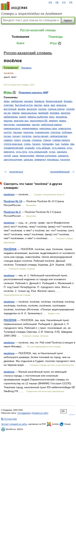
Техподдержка (23, 413)
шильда (28, 159)
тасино (36, 143)
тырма (65, 143)
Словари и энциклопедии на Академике (31, 14)
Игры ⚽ (55, 43)
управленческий (13, 147)
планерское (42, 132)
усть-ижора (58, 147)
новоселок (64, 128)
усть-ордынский (37, 151)
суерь (27, 143)
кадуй (22, 116)
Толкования (20, 36)
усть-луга (21, 151)
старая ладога (61, 140)
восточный (10, 108)
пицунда (28, 132)
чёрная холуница (46, 155)
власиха (61, 105)
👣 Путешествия (9, 419)
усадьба (29, 147)
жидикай (43, 112)
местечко (9, 124)
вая (53, 105)
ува (72, 143)
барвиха (39, 101)
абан (7, 101)
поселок (65, 159)
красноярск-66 (38, 120)
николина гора (48, 128)
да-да (7, 112)
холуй (7, 155)
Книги (20, 43)
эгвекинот (40, 159)
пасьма (17, 132)
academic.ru (14, 6)
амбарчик (17, 101)
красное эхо (21, 120)
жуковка (54, 112)
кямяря (53, 120)
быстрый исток (24, 105)
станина (37, 140)
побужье (67, 132)
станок (47, 140)
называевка (23, 124)
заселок (65, 112)
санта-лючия (40, 136)
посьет (16, 136)
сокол (17, 140)
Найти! (68, 20)
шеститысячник (13, 159)
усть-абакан (43, 147)
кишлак (8, 120)
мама (62, 120)
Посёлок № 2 (12, 211)
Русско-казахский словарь (38, 30)
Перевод (26, 67)
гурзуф (70, 108)
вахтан (38, 105)
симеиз (8, 140)
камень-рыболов (37, 116)
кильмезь (61, 116)
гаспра (42, 108)
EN (50, 2)
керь (51, 116)
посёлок (26, 136)
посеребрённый (60, 171)
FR (70, 2)
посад (7, 136)
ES (64, 2)
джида (16, 112)
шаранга (63, 155)
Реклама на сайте (40, 413)
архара (28, 101)
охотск (7, 132)
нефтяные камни (51, 124)
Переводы (56, 36)
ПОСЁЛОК (10, 249)
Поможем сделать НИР (33, 92)
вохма (21, 108)
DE (57, 2)
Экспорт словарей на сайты (14, 424)
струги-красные (13, 143)
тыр (57, 143)
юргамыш (53, 159)
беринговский (54, 101)
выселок (32, 108)
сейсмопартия (58, 136)
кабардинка (11, 116)
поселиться (16, 171)
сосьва (26, 140)
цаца (15, 155)
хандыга (62, 151)
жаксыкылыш (29, 112)
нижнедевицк (30, 128)
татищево (47, 143)
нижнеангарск (12, 128)
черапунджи (27, 155)
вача (46, 105)
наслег (35, 124)
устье (52, 151)
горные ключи (56, 108)
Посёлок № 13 (13, 201)
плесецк (55, 132)
